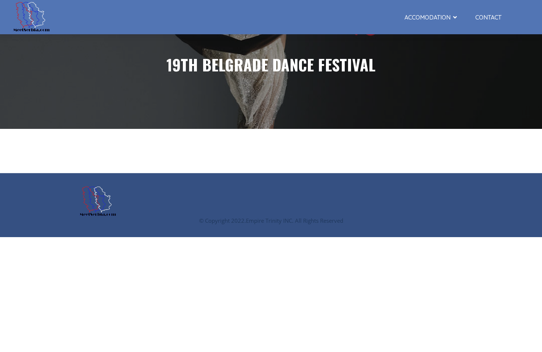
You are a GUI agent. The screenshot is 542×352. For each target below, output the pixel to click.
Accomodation (427, 17)
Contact (488, 17)
